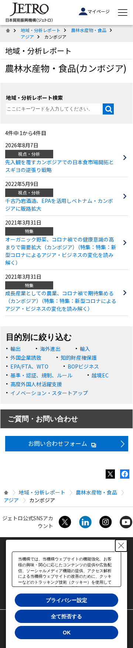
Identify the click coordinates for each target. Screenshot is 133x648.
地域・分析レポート (41, 30)
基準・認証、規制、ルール (41, 375)
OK (67, 632)
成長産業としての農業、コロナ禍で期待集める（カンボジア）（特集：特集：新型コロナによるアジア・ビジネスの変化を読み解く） (60, 300)
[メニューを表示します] (122, 12)
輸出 (15, 348)
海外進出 (50, 348)
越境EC (100, 375)
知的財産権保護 (79, 357)
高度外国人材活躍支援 (36, 384)
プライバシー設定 (66, 600)
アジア (27, 37)
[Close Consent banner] (121, 546)
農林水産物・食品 (88, 30)
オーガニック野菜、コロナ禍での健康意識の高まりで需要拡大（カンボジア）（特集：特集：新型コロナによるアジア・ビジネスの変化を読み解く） (60, 251)
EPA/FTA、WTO (29, 366)
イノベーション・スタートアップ (49, 393)
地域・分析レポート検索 (34, 97)
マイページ (99, 11)
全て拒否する (66, 616)
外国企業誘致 (25, 357)
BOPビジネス (83, 366)
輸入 (85, 348)
